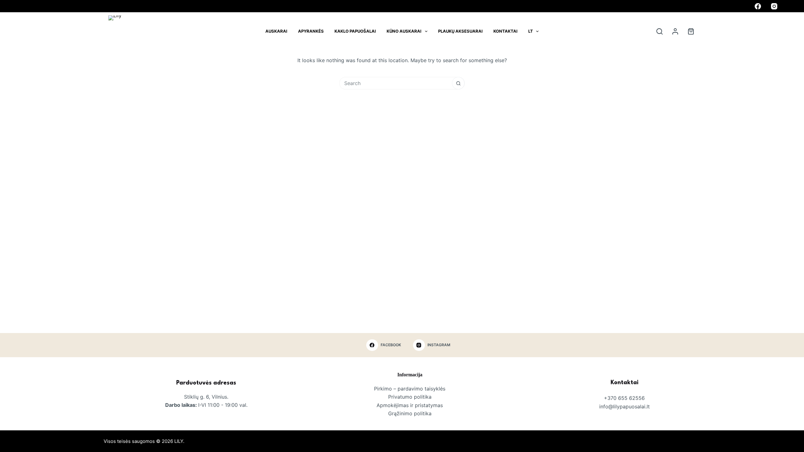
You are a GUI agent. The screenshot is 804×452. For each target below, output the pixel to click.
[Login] (675, 31)
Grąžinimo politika (410, 413)
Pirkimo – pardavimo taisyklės (409, 388)
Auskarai (276, 31)
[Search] (659, 31)
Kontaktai (505, 31)
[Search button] (458, 83)
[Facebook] (758, 6)
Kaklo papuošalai (355, 31)
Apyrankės (311, 31)
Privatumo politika (410, 397)
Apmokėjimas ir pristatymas (410, 405)
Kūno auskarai (404, 31)
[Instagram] (774, 6)
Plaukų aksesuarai (460, 31)
